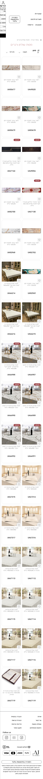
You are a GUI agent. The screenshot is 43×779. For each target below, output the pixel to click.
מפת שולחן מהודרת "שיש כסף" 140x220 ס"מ (11, 406)
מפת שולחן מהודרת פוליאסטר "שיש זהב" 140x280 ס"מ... (11, 366)
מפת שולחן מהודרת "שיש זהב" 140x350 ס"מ (31, 406)
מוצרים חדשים (36, 19)
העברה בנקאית (16, 716)
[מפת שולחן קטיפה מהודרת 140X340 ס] (31, 597)
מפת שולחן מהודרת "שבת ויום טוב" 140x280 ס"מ (32, 326)
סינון (34, 50)
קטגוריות (38, 14)
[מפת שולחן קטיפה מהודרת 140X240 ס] (31, 557)
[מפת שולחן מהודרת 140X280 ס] (11, 475)
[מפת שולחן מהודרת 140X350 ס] (31, 516)
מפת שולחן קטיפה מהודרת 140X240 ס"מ (32, 569)
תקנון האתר (18, 728)
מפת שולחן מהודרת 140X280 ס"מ (11, 488)
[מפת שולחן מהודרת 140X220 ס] (31, 475)
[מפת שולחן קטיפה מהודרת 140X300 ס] (11, 557)
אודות (39, 716)
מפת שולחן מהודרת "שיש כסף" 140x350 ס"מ (11, 447)
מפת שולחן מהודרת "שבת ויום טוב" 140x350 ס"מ (11, 326)
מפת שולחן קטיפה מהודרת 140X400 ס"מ (11, 610)
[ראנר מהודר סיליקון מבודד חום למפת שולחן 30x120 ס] (11, 149)
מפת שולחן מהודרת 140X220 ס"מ (32, 488)
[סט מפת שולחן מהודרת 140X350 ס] (11, 679)
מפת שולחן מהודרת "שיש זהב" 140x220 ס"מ (31, 366)
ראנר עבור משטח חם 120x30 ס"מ (31, 80)
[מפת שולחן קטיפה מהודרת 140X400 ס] (11, 597)
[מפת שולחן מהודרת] (11, 272)
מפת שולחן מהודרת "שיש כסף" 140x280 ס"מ (31, 447)
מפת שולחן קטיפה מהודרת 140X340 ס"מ (32, 610)
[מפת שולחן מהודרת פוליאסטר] (11, 353)
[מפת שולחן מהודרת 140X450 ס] (11, 516)
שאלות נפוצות (36, 724)
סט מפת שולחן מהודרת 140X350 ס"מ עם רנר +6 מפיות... (11, 692)
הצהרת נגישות (17, 720)
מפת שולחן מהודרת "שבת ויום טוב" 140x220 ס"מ (11, 285)
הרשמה (30, 25)
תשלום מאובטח (22, 747)
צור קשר (38, 720)
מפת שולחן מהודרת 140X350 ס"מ (32, 529)
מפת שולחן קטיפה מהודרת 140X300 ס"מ (11, 569)
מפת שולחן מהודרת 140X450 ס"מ (11, 529)
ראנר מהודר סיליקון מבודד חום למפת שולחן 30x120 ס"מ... (11, 163)
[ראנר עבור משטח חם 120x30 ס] (31, 68)
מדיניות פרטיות (17, 724)
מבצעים (38, 25)
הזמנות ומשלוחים (35, 728)
